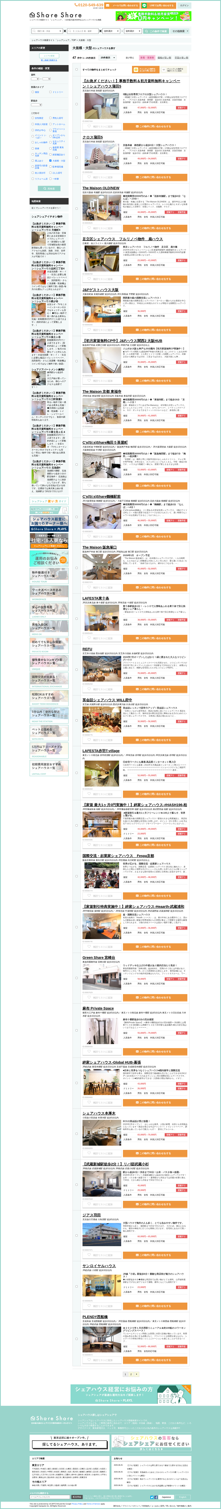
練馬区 (89, 1472)
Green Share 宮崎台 (99, 957)
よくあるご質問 (158, 1506)
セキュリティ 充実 (59, 142)
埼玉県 (50, 1485)
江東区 (82, 1469)
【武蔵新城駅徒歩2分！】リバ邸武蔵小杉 (116, 1164)
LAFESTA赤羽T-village (101, 751)
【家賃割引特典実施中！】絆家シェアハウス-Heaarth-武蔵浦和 (133, 907)
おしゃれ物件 (41, 142)
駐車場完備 (58, 167)
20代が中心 (40, 130)
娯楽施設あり (59, 154)
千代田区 (35, 1469)
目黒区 (96, 1469)
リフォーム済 (41, 179)
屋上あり (39, 161)
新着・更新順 (147, 57)
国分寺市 (51, 1477)
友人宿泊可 (40, 173)
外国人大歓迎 (41, 124)
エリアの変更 (49, 56)
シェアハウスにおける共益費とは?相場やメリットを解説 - (163, 1486)
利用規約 (145, 1506)
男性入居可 (58, 118)
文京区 (62, 1469)
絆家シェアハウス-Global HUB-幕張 (112, 1062)
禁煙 (37, 148)
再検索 (51, 188)
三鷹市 (67, 1475)
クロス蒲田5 (93, 137)
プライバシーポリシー (131, 1506)
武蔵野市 (59, 1475)
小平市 (103, 1475)
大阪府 (57, 1485)
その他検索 (178, 31)
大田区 (102, 1469)
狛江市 (58, 1477)
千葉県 (43, 1485)
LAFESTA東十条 (96, 598)
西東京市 (83, 1477)
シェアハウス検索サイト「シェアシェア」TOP (54, 40)
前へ (136, 1374)
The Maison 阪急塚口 (100, 547)
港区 (49, 1469)
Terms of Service (93, 1504)
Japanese (166, 1497)
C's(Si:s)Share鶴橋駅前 (102, 496)
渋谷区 (43, 1472)
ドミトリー (58, 92)
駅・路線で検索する (49, 60)
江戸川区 (35, 1475)
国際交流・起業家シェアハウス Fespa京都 (118, 856)
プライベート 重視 (59, 130)
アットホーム (59, 124)
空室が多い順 (181, 57)
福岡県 (63, 1485)
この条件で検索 (158, 31)
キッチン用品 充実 (41, 154)
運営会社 (116, 1506)
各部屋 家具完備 (58, 148)
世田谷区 (35, 1472)
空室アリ (182, 108)
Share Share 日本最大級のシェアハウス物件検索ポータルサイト (52, 1420)
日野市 (34, 1477)
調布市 (80, 1475)
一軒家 (56, 179)
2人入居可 (57, 173)
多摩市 (75, 1477)
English (182, 1497)
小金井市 (95, 1475)
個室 (37, 92)
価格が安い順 (164, 57)
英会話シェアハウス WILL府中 (107, 700)
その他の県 (72, 1485)
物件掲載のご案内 (184, 1506)
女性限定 (39, 118)
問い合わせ (170, 1506)
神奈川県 (35, 1485)
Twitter (152, 1497)
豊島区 (63, 1472)
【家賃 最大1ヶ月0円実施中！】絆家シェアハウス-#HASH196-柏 (135, 805)
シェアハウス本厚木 (99, 1113)
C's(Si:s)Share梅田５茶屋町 (105, 442)
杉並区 (57, 1472)
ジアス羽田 (92, 1215)
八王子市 (44, 1475)
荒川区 (75, 1472)
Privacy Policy (77, 1504)
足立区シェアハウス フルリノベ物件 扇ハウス (123, 239)
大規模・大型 (59, 161)
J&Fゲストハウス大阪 (101, 290)
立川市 (52, 1475)
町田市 (87, 1475)
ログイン (184, 5)
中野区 (50, 1472)
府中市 (74, 1475)
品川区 (89, 1469)
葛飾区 (102, 1472)
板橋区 (82, 1472)
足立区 (96, 1472)
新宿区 (55, 1469)
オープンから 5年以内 (59, 136)
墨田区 (75, 1469)
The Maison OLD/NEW (101, 188)
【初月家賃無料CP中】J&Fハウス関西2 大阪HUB (122, 341)
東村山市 (42, 1477)
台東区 (68, 1469)
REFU (87, 649)
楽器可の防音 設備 (41, 166)
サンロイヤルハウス (99, 1266)
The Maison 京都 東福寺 (102, 391)
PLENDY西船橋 (95, 1317)
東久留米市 (67, 1477)
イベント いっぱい (40, 136)
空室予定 (182, 212)
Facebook (156, 1497)
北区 (69, 1472)
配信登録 (77, 1497)
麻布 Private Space (98, 1008)
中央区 (43, 1469)
